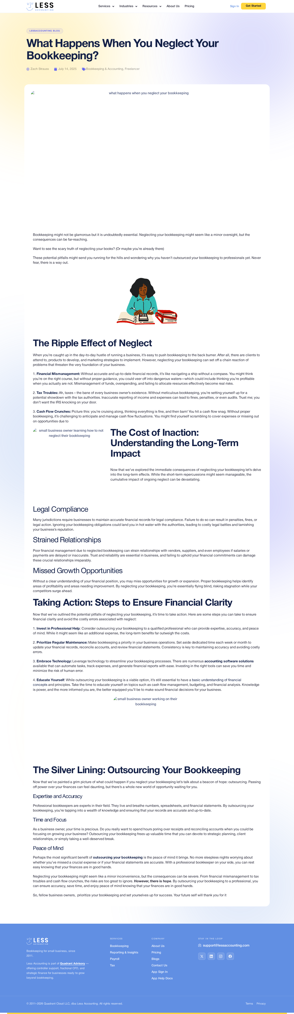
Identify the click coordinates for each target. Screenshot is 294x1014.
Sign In (234, 6)
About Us (173, 6)
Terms (249, 1004)
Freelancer (132, 69)
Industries (126, 6)
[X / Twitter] (202, 956)
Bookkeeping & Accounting (104, 69)
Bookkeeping (119, 946)
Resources (149, 6)
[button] (106, 6)
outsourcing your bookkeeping (118, 857)
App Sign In (160, 972)
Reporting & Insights (124, 952)
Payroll (114, 959)
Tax (112, 965)
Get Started (253, 6)
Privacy (261, 1004)
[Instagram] (220, 956)
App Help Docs (162, 978)
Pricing (189, 6)
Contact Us (159, 965)
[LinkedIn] (211, 956)
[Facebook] (230, 956)
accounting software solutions (229, 661)
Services (104, 6)
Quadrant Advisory (72, 963)
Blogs (155, 959)
